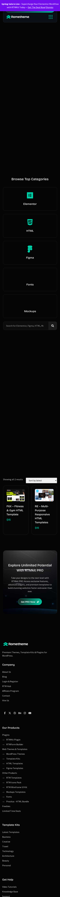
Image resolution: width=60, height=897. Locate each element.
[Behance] (19, 713)
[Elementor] (30, 195)
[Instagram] (24, 713)
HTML (30, 230)
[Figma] (30, 249)
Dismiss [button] (49, 7)
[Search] (52, 326)
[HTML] (30, 222)
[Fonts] (30, 275)
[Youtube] (29, 713)
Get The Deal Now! (36, 7)
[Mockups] (30, 302)
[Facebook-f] (4, 713)
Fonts (30, 284)
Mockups (30, 311)
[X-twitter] (9, 713)
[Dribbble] (14, 713)
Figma (30, 257)
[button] (51, 17)
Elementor (30, 204)
